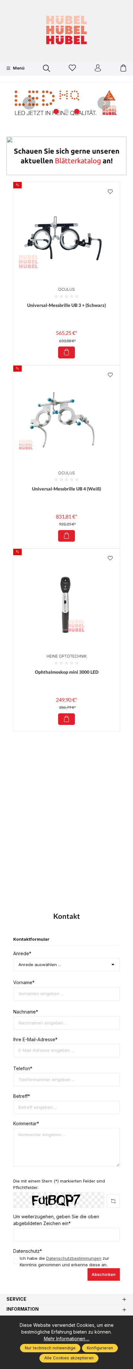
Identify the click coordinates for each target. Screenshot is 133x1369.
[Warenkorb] (123, 68)
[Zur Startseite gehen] (66, 29)
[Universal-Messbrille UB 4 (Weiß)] (66, 419)
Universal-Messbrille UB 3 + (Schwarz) (66, 305)
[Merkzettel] (72, 68)
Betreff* (21, 1096)
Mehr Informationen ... (66, 1338)
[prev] (29, 103)
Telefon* (22, 1068)
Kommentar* (26, 1123)
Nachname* (25, 1011)
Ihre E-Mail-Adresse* (35, 1039)
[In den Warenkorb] (66, 352)
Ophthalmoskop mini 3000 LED (66, 672)
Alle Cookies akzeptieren (69, 1357)
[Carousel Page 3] (76, 111)
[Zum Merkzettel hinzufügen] (110, 191)
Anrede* (22, 953)
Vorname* (24, 982)
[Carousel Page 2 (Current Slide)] (66, 111)
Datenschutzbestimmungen (73, 1258)
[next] (103, 103)
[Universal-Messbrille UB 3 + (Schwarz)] (66, 235)
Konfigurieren (100, 1347)
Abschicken (104, 1274)
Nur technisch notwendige (50, 1347)
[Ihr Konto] (97, 68)
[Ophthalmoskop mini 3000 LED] (66, 602)
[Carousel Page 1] (56, 111)
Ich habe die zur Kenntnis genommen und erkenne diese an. (64, 1261)
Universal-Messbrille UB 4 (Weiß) (66, 488)
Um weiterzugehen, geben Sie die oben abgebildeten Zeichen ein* (56, 1220)
